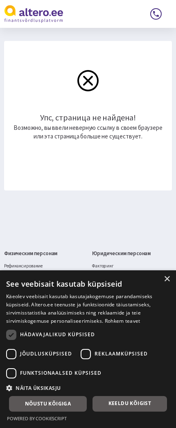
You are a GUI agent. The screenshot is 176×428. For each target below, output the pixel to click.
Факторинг (103, 266)
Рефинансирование (23, 266)
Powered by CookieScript (37, 418)
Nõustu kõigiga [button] (48, 403)
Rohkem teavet (122, 320)
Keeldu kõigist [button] (129, 403)
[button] (88, 388)
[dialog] (88, 349)
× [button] (167, 279)
